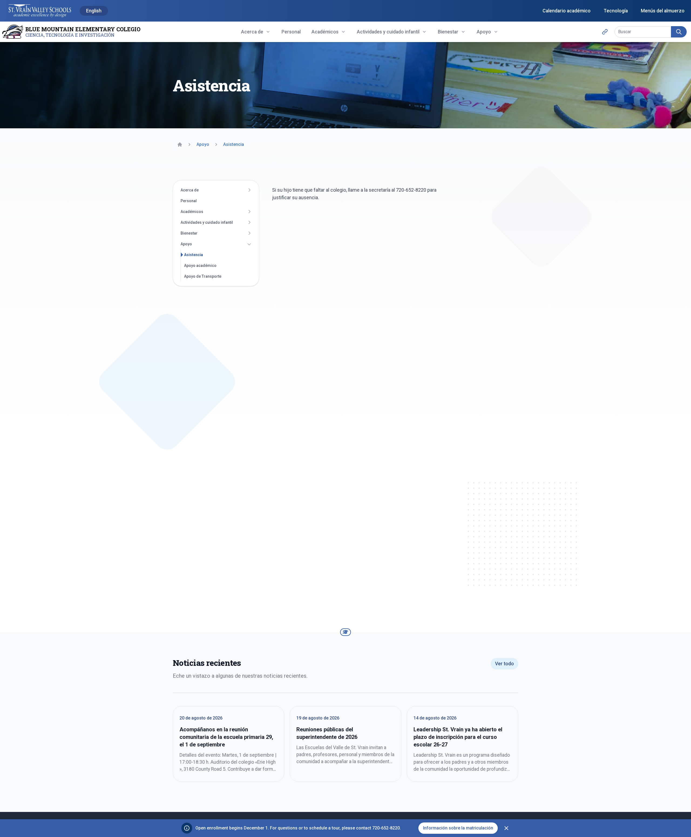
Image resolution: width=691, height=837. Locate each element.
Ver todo (504, 663)
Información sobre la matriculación (458, 828)
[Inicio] (179, 144)
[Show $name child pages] (249, 190)
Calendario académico (567, 10)
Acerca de (190, 190)
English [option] (93, 10)
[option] (94, 11)
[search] (679, 31)
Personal (291, 32)
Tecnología (616, 10)
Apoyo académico (200, 265)
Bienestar (189, 233)
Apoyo (186, 244)
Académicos (192, 211)
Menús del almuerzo (663, 10)
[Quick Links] (604, 31)
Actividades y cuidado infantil (207, 222)
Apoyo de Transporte (202, 276)
